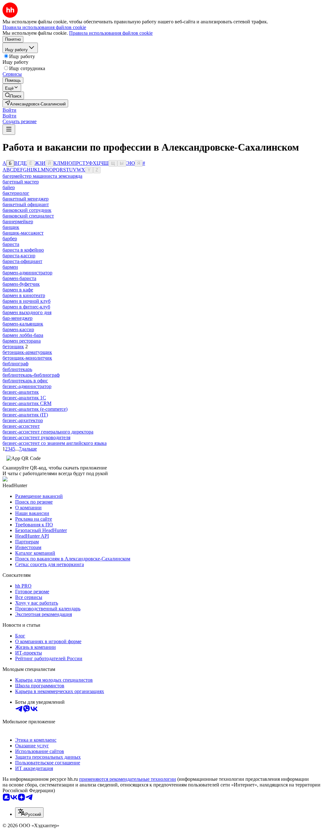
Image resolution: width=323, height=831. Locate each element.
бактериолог (16, 193)
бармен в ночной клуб (26, 301)
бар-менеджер (17, 318)
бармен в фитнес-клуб (26, 306)
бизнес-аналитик (21, 392)
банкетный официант (26, 204)
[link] (13, 95)
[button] (9, 110)
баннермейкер (18, 221)
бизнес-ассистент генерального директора (48, 431)
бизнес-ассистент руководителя (36, 437)
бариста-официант (22, 261)
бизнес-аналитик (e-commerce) (35, 409)
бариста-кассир (19, 255)
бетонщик (13, 346)
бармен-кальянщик (23, 323)
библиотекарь (17, 369)
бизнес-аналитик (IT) (25, 414)
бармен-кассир (18, 329)
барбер (10, 238)
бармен (10, 267)
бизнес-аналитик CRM (27, 403)
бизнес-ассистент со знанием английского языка (55, 443)
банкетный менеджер (26, 198)
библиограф (15, 363)
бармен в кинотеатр (24, 295)
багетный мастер (21, 181)
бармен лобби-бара (23, 335)
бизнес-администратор (27, 386)
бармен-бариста (19, 278)
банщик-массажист (23, 233)
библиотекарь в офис (25, 380)
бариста (11, 244)
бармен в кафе (18, 289)
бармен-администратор (27, 272)
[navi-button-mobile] (9, 129)
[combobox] (29, 812)
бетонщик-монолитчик (27, 358)
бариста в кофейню (23, 250)
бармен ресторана (22, 341)
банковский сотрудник (27, 210)
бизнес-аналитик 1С (24, 397)
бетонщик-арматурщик (27, 352)
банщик (11, 227)
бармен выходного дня (27, 312)
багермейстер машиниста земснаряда (42, 176)
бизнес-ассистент (21, 426)
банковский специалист (28, 215)
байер (9, 187)
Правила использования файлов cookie (111, 33)
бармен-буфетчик (21, 284)
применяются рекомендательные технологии (127, 779)
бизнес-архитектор (23, 420)
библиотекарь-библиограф (31, 375)
